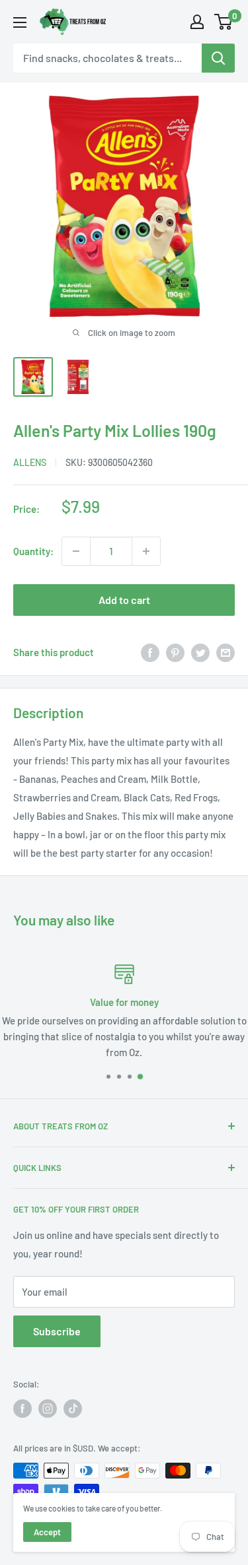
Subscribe (57, 1331)
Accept (47, 1532)
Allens (29, 462)
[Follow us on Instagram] (47, 1408)
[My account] (197, 22)
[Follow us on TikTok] (72, 1408)
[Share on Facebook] (150, 652)
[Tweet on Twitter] (200, 652)
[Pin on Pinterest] (175, 652)
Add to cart (124, 599)
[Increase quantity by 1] (146, 551)
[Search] (218, 58)
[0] (224, 22)
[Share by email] (225, 652)
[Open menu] (19, 22)
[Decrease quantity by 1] (76, 551)
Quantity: (33, 551)
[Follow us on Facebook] (22, 1408)
